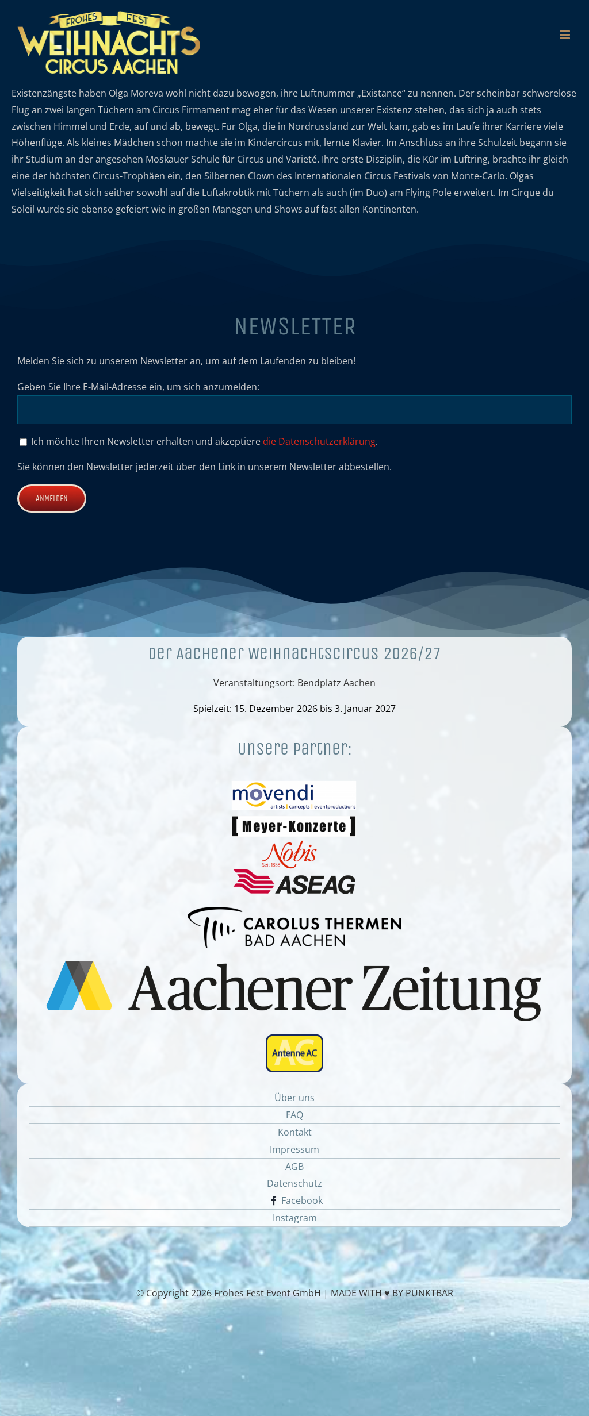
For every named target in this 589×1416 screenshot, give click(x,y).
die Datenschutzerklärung (319, 441)
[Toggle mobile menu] (566, 35)
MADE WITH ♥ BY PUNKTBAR (392, 1293)
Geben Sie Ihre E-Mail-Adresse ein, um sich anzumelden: (138, 386)
